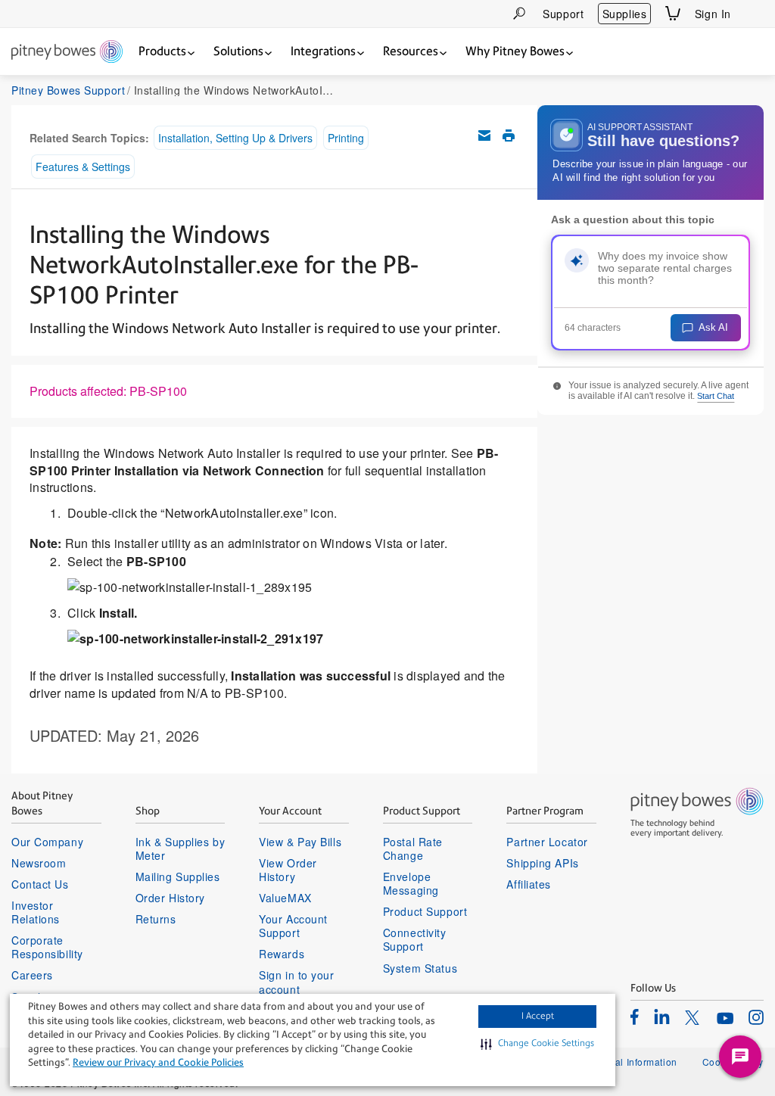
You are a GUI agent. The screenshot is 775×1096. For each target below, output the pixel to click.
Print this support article (508, 135)
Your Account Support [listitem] (293, 925)
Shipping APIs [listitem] (542, 863)
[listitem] (634, 1016)
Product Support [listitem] (425, 911)
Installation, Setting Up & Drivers (235, 137)
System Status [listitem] (420, 968)
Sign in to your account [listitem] (296, 981)
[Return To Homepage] (67, 52)
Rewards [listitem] (281, 954)
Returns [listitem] (155, 919)
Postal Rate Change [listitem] (413, 848)
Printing (346, 137)
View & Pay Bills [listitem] (300, 841)
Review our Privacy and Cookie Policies (158, 1062)
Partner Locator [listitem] (546, 841)
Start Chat (715, 395)
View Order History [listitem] (288, 869)
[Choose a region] (754, 14)
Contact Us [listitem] (40, 884)
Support (563, 13)
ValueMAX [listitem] (285, 898)
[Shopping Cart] (672, 13)
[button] (537, 1044)
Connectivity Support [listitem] (415, 939)
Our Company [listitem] (47, 841)
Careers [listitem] (32, 975)
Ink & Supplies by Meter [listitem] (180, 848)
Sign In (713, 13)
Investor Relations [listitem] (35, 912)
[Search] (519, 13)
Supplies (624, 13)
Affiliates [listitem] (528, 884)
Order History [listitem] (170, 898)
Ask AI (713, 327)
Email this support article (484, 135)
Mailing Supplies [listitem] (177, 876)
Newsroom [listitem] (38, 863)
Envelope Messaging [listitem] (411, 883)
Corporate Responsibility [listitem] (47, 947)
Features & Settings (83, 166)
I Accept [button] (537, 1015)
